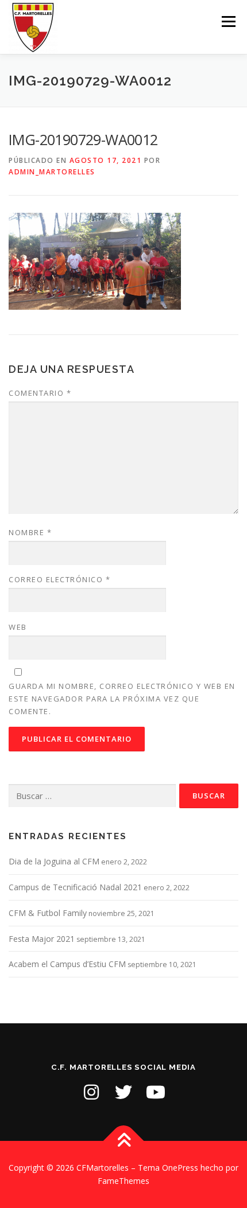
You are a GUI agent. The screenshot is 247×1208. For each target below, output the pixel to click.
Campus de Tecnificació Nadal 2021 (75, 887)
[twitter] (123, 1092)
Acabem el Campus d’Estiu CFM (67, 963)
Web (18, 627)
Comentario (40, 393)
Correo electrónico (59, 579)
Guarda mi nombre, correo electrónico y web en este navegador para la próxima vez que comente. (122, 698)
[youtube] (155, 1092)
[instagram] (91, 1092)
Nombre (30, 532)
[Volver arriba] (123, 1140)
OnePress (180, 1167)
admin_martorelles (52, 172)
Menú (227, 21)
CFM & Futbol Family (48, 912)
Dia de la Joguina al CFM (54, 861)
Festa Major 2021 (42, 938)
